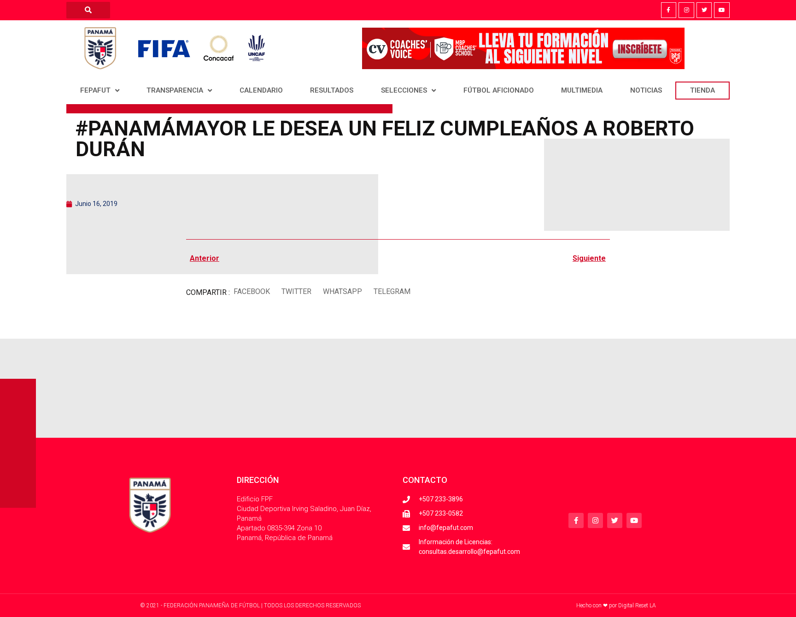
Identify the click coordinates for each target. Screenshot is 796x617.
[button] (251, 291)
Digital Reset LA (637, 605)
